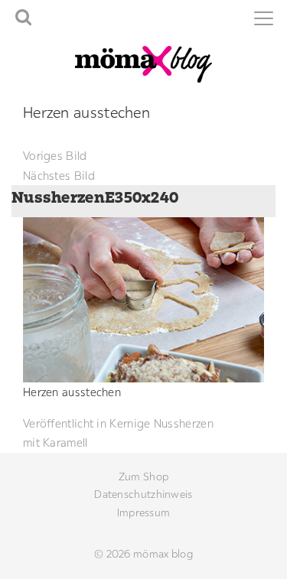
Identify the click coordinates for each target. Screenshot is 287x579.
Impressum (144, 512)
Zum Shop (143, 476)
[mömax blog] (144, 63)
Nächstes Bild (59, 175)
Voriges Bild (55, 155)
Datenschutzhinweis (143, 494)
